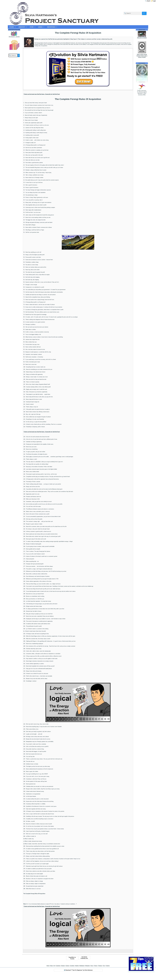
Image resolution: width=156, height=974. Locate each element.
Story (92, 965)
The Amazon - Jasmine (14, 36)
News (51, 965)
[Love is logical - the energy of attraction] (78, 721)
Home (48, 965)
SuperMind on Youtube (72, 958)
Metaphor (87, 965)
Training (108, 965)
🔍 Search (147, 1)
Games (67, 965)
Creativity (58, 965)
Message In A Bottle (142, 37)
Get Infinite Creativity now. (84, 957)
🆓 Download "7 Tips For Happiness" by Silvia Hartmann (78, 970)
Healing (77, 965)
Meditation (82, 965)
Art (54, 965)
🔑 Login (153, 1)
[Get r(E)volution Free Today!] (78, 87)
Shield (141, 81)
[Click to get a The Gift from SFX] (14, 50)
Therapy (100, 965)
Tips (104, 965)
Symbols (72, 965)
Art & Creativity (142, 63)
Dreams (63, 965)
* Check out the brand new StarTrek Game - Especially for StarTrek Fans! (41, 94)
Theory (95, 965)
